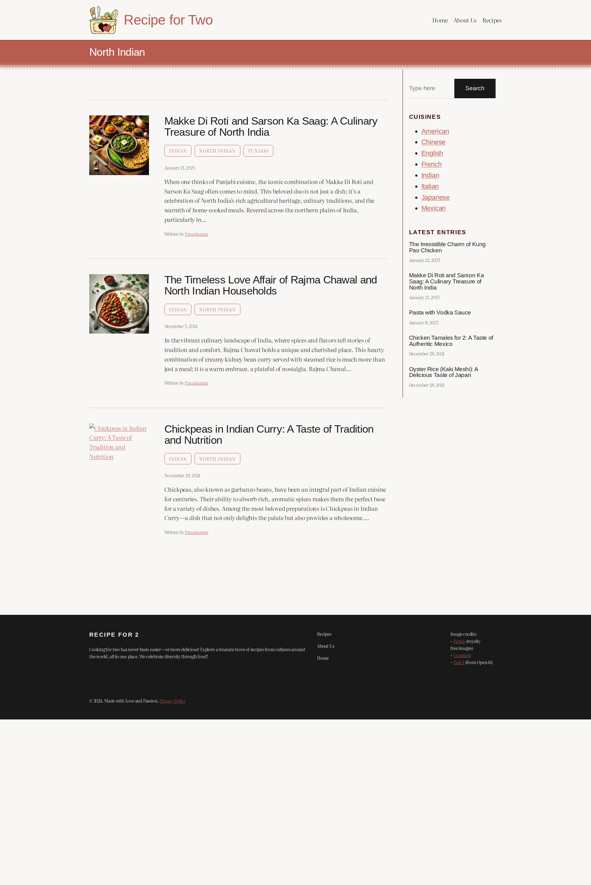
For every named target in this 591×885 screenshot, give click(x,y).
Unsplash (462, 655)
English (432, 153)
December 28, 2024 (427, 353)
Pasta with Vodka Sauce (440, 313)
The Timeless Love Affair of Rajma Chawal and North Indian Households (270, 285)
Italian (430, 186)
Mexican (433, 208)
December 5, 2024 (181, 326)
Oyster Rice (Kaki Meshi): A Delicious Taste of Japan (443, 372)
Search (474, 88)
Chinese (433, 142)
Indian (178, 150)
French (431, 164)
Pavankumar (196, 233)
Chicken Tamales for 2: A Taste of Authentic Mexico (451, 341)
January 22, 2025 (424, 260)
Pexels (459, 641)
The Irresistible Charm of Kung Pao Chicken (447, 247)
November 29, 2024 (182, 475)
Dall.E (458, 662)
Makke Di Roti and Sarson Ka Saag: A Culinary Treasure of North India (271, 126)
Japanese (435, 197)
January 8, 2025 (423, 322)
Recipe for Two (168, 19)
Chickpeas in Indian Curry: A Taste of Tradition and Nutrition (269, 434)
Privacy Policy (172, 700)
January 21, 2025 (179, 167)
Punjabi (258, 150)
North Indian (217, 150)
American (435, 131)
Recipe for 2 (114, 634)
